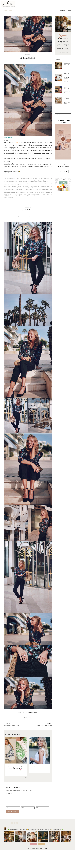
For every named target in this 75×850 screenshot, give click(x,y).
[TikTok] (7, 10)
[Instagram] (4, 10)
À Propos (49, 3)
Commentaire (10, 793)
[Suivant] (49, 757)
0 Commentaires (31, 61)
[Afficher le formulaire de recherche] (59, 10)
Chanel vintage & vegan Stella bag (44, 724)
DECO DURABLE (70, 3)
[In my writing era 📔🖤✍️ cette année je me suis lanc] (20, 836)
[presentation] (58, 65)
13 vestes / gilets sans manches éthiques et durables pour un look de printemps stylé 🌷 (15, 768)
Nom (7, 807)
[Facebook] (9, 10)
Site (37, 807)
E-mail (22, 807)
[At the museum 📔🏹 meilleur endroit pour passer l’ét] (43, 836)
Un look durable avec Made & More (11, 724)
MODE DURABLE (55, 3)
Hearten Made (44, 848)
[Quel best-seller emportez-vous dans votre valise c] (54, 836)
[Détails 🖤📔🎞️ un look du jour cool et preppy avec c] (66, 836)
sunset (33, 767)
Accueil (43, 3)
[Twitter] (17, 823)
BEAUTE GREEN (62, 3)
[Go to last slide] (7, 757)
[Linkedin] (11, 10)
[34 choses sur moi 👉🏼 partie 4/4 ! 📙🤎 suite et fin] (32, 836)
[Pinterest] (6, 10)
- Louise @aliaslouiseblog (63, 52)
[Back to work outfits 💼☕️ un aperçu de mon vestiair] (9, 836)
